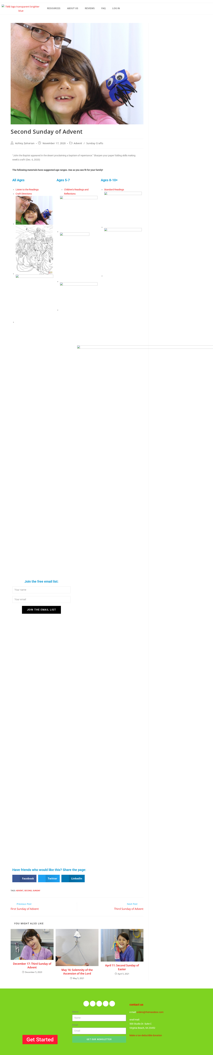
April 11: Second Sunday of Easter (122, 967)
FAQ (103, 8)
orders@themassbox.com (150, 1012)
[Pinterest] (99, 1003)
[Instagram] (105, 1003)
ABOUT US (72, 8)
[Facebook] (86, 1003)
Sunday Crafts (94, 143)
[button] (24, 878)
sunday (36, 890)
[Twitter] (93, 1003)
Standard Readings (114, 189)
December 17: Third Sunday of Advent (32, 965)
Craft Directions (24, 193)
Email (75, 1025)
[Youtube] (112, 1003)
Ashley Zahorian (25, 143)
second (28, 890)
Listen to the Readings (27, 189)
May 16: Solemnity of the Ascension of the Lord (77, 971)
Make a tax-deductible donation (145, 1035)
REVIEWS (90, 8)
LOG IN (116, 8)
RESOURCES (53, 8)
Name (75, 1011)
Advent (78, 143)
